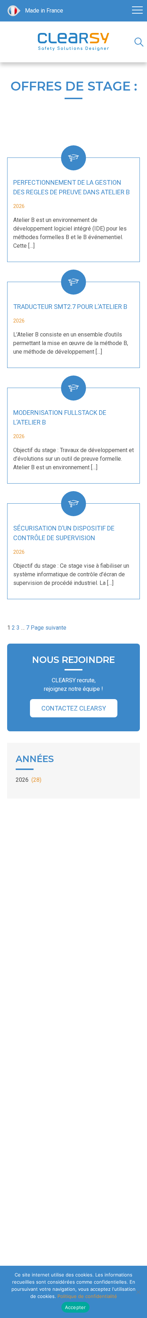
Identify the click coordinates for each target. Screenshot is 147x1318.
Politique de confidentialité (87, 1296)
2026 (28, 779)
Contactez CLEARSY (73, 708)
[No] (138, 1291)
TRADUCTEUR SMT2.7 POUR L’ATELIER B (70, 306)
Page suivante (48, 627)
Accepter (75, 1307)
